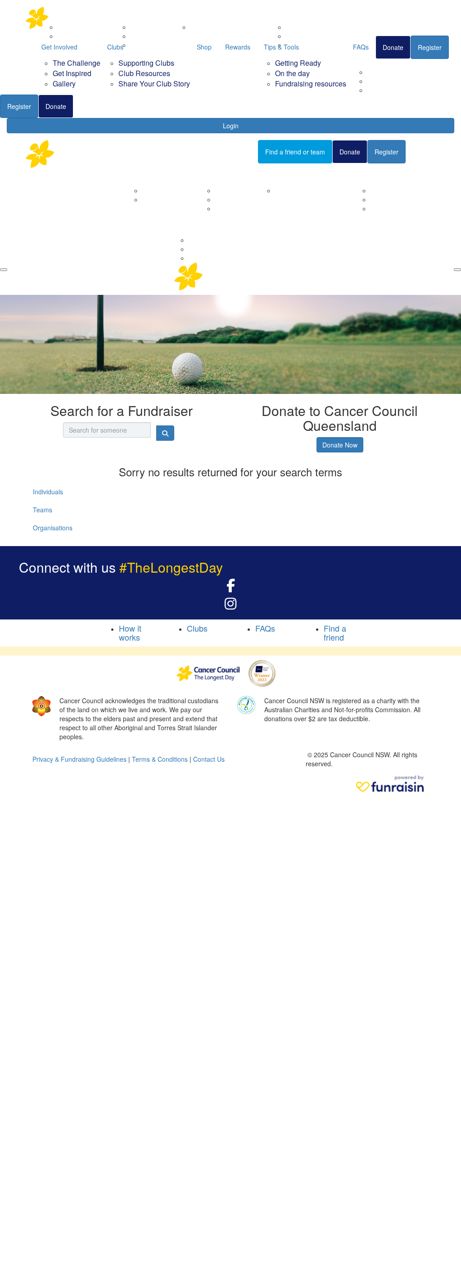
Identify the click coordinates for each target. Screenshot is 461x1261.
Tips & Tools (281, 46)
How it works (130, 632)
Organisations (52, 527)
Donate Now (339, 444)
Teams (42, 509)
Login (231, 125)
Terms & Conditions (160, 759)
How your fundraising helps (314, 190)
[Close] (457, 269)
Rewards (237, 46)
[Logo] (70, 18)
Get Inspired (72, 73)
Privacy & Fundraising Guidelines (79, 759)
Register (19, 106)
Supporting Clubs (146, 63)
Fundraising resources (399, 90)
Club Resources (144, 73)
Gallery (64, 83)
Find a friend (99, 106)
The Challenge (76, 63)
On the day (292, 73)
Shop (204, 46)
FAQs (361, 46)
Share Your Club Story (154, 83)
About (139, 174)
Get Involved (59, 46)
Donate (55, 106)
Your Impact (281, 174)
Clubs (115, 46)
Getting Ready (298, 63)
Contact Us (158, 199)
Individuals (48, 491)
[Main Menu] (3, 269)
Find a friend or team (295, 151)
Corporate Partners (169, 190)
